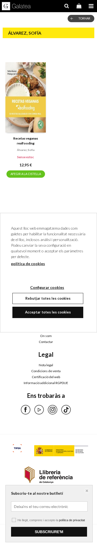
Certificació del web (46, 377)
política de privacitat (72, 520)
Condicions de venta (46, 371)
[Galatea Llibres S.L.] (16, 6)
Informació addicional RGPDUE (46, 383)
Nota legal (46, 365)
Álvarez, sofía (25, 149)
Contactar (46, 342)
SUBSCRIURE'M (49, 532)
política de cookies (28, 263)
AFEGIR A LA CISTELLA (26, 174)
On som (46, 336)
